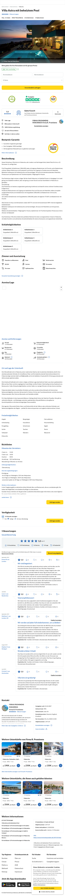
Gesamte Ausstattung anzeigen (11, 276)
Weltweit (5, 868)
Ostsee (4, 862)
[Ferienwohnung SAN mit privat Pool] (11, 748)
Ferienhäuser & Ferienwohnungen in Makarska (16, 840)
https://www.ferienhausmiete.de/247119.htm (47, 837)
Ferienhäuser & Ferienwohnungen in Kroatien (15, 825)
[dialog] (47, 879)
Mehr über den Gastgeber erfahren (12, 725)
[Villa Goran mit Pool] (32, 787)
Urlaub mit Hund (49, 822)
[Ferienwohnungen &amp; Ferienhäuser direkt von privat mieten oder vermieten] (3, 2)
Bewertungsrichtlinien (7, 553)
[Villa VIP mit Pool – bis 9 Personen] (32, 748)
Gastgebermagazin (53, 862)
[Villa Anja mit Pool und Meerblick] (53, 748)
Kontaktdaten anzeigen (41, 126)
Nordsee (4, 858)
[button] (59, 2)
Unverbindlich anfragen (32, 88)
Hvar (30, 384)
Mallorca (5, 865)
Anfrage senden (55, 502)
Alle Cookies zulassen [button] (47, 888)
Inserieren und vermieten (55, 858)
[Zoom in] (61, 287)
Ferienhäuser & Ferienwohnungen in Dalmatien (16, 828)
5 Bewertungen (14, 14)
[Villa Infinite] (11, 787)
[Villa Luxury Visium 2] (53, 787)
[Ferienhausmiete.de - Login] (55, 2)
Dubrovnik (24, 376)
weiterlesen (5, 497)
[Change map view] (4, 287)
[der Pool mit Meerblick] (32, 41)
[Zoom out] (61, 289)
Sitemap (4, 872)
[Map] (32, 310)
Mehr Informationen (8, 152)
